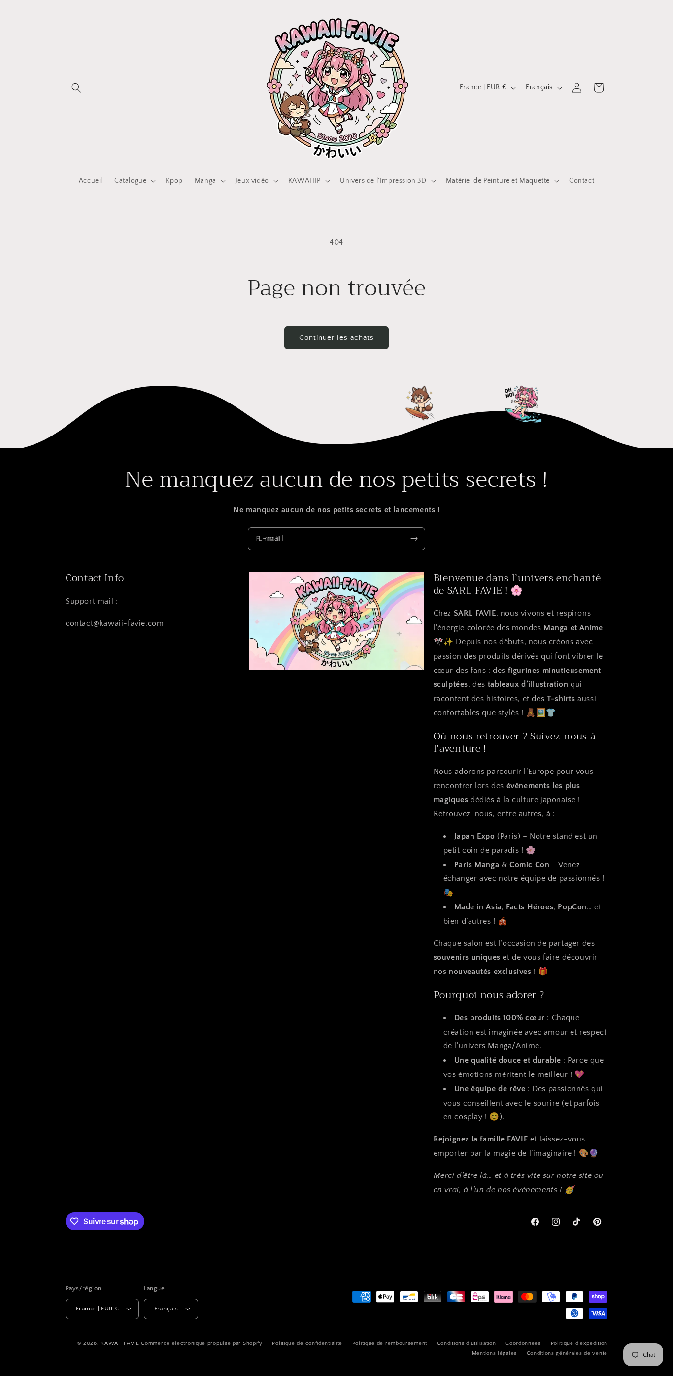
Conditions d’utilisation (466, 1343)
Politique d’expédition (579, 1343)
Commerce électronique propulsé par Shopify (201, 1343)
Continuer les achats (336, 338)
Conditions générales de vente (567, 1353)
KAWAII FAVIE (120, 1343)
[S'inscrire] (414, 538)
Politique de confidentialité (307, 1343)
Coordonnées (523, 1343)
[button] (76, 88)
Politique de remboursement (389, 1343)
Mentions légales (494, 1353)
